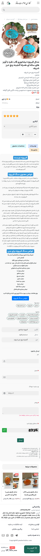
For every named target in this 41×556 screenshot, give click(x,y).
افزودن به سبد (31, 549)
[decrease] (35, 134)
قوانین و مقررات (33, 524)
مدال (36, 305)
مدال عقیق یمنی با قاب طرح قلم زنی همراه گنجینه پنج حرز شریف (30, 493)
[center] (4, 10)
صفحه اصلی (34, 19)
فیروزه (30, 305)
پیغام (36, 402)
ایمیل (36, 370)
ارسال (20, 440)
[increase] (23, 134)
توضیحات (33, 146)
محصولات (23, 322)
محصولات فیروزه (22, 318)
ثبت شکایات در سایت (15, 524)
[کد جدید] (4, 430)
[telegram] (16, 535)
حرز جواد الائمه (33, 322)
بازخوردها (34, 150)
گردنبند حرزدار (10, 19)
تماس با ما (35, 529)
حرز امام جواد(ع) (22, 19)
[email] (3, 535)
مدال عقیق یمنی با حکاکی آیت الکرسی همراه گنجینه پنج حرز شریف (11, 493)
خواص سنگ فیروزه (20, 298)
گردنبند (22, 315)
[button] (38, 486)
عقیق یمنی (11, 318)
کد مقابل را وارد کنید (32, 423)
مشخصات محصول (18, 146)
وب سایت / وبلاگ (34, 386)
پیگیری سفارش (17, 529)
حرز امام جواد (21, 305)
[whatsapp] (7, 535)
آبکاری (35, 121)
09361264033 (25, 510)
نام (38, 354)
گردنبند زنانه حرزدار (32, 315)
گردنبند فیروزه (13, 315)
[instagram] (12, 535)
